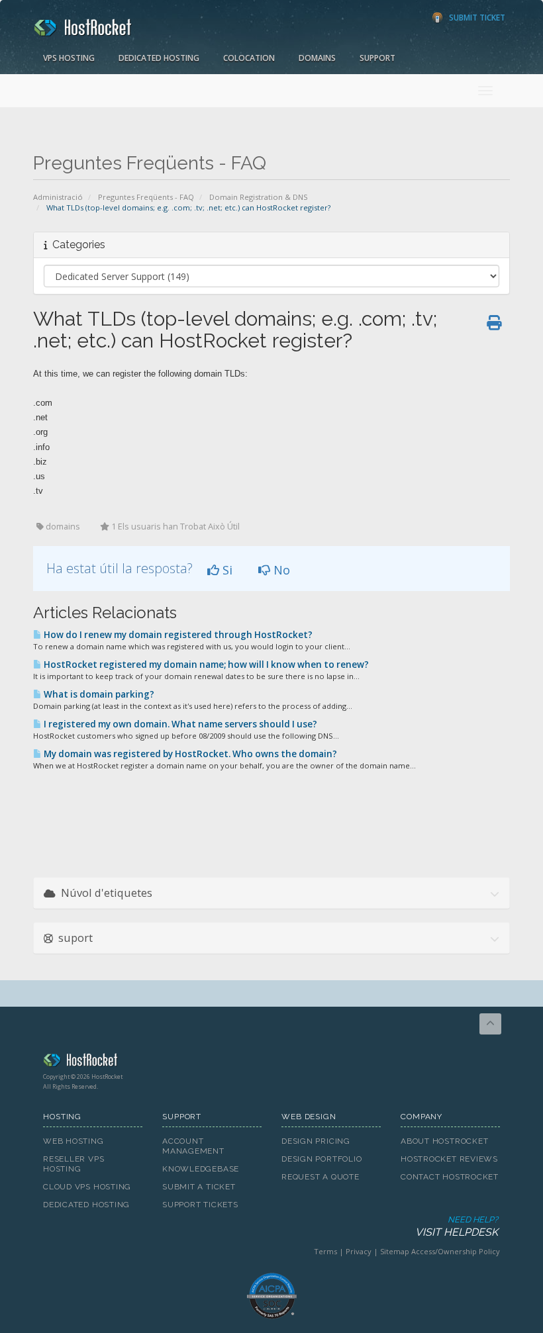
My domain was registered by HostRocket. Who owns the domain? (189, 754)
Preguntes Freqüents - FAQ (146, 197)
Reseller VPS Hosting (73, 1163)
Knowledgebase (200, 1168)
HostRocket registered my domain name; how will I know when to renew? (205, 664)
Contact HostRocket (450, 1176)
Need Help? (456, 1226)
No (280, 570)
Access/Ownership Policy (455, 1251)
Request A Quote (320, 1176)
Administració (58, 197)
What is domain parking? (98, 694)
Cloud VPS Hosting (87, 1186)
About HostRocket (444, 1141)
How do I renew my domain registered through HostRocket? (177, 635)
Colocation (249, 58)
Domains (317, 58)
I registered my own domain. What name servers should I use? (179, 724)
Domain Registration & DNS (258, 197)
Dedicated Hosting (159, 58)
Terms (325, 1251)
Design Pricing (315, 1141)
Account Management (193, 1146)
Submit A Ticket (199, 1186)
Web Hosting (73, 1141)
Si (225, 570)
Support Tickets (200, 1204)
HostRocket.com (271, 1062)
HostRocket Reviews (449, 1159)
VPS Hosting (69, 58)
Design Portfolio (321, 1159)
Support (377, 58)
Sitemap (394, 1251)
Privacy (358, 1251)
